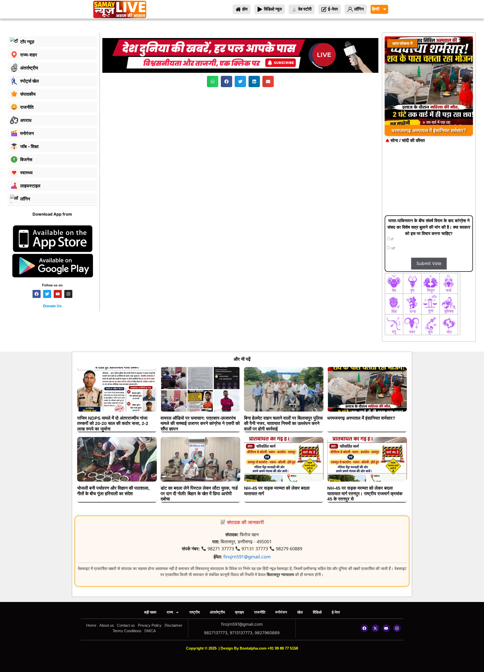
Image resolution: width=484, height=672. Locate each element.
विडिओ (317, 612)
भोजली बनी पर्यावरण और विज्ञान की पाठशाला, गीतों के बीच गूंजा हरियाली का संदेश (113, 491)
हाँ (391, 239)
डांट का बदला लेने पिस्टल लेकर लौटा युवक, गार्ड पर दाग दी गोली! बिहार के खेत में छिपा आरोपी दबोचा (199, 493)
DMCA (150, 631)
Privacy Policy (150, 625)
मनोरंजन (281, 612)
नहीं (392, 248)
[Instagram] (397, 628)
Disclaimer (173, 625)
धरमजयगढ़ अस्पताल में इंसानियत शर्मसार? (361, 418)
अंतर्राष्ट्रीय (217, 612)
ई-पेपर (336, 612)
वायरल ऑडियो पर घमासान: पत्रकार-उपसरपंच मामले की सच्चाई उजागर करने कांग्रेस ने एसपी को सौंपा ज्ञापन (200, 423)
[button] (212, 81)
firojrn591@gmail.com (247, 557)
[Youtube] (386, 628)
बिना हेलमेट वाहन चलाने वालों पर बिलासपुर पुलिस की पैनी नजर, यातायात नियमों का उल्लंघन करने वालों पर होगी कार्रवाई (283, 423)
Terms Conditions (127, 631)
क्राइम (239, 612)
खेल (300, 612)
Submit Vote (428, 263)
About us (106, 625)
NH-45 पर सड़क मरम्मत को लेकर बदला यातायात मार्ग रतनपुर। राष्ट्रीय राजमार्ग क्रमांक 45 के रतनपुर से (364, 493)
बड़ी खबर (150, 612)
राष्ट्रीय (194, 612)
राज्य (170, 612)
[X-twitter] (375, 628)
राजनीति (259, 612)
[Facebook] (364, 628)
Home (91, 625)
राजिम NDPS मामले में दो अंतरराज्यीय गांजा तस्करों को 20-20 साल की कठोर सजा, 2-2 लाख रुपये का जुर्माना (112, 423)
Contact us (126, 625)
